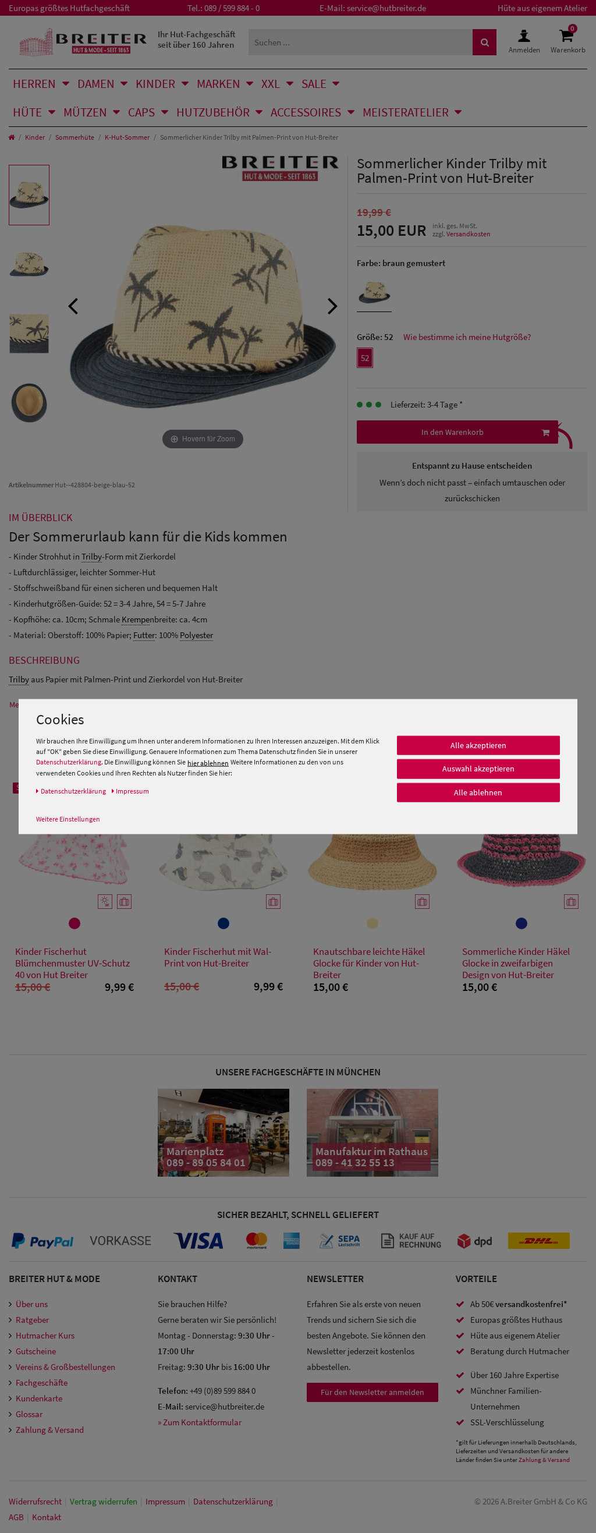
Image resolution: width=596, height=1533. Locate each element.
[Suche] (485, 42)
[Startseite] (11, 137)
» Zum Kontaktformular (200, 1422)
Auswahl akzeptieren (478, 768)
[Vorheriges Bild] (72, 304)
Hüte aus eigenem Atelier (542, 7)
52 (365, 357)
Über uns (32, 1303)
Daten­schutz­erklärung (233, 1501)
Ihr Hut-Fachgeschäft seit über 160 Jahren (197, 39)
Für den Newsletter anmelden (372, 1392)
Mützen (85, 112)
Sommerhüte (74, 137)
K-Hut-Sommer (127, 137)
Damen (96, 83)
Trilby (91, 556)
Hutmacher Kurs (45, 1335)
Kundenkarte (39, 1398)
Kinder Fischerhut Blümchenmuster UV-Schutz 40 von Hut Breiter (72, 963)
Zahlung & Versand (50, 1429)
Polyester (196, 634)
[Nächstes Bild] (332, 304)
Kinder (155, 83)
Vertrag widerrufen (103, 1501)
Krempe (136, 619)
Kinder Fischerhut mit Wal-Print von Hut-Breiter (217, 957)
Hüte (27, 112)
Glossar (29, 1413)
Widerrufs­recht (35, 1501)
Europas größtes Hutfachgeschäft (69, 7)
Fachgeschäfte (42, 1382)
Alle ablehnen (478, 792)
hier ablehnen (208, 762)
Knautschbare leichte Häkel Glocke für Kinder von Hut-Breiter (369, 963)
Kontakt (46, 1517)
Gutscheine (36, 1351)
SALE (314, 83)
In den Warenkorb (452, 432)
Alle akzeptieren (478, 745)
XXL (270, 83)
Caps (141, 112)
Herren (34, 83)
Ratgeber (32, 1319)
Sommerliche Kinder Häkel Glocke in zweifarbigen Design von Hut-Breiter (516, 963)
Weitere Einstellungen (68, 818)
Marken (218, 83)
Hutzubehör (213, 112)
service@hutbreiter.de (386, 7)
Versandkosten (468, 233)
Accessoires (306, 112)
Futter (144, 634)
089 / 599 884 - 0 (232, 7)
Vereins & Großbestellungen (65, 1366)
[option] (29, 195)
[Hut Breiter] (83, 42)
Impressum (165, 1501)
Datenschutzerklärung (68, 761)
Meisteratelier (406, 112)
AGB (16, 1517)
